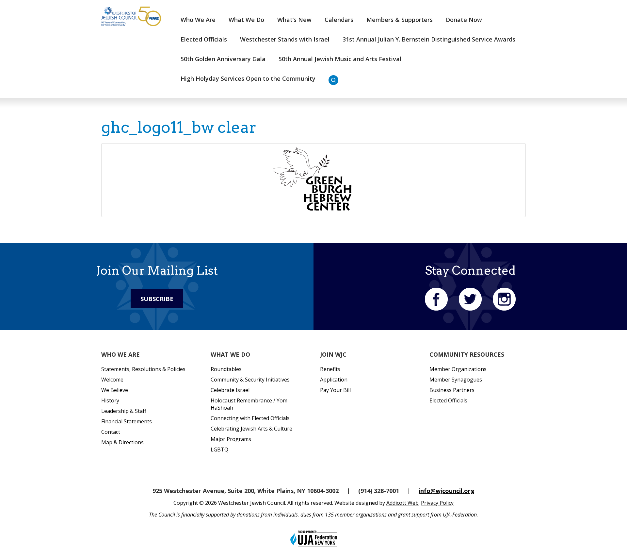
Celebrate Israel (230, 390)
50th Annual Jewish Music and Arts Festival (340, 59)
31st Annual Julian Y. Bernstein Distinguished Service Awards (429, 39)
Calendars (339, 20)
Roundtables (226, 369)
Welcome (112, 379)
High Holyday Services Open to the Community (248, 78)
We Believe (114, 390)
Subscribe (156, 299)
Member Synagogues (455, 379)
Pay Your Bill (335, 390)
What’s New (294, 20)
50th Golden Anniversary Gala (223, 59)
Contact (110, 431)
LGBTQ (219, 449)
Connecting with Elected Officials (250, 418)
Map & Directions (122, 442)
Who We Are (198, 20)
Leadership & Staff (123, 411)
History (110, 400)
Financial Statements (126, 421)
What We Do (246, 20)
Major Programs (231, 439)
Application (333, 379)
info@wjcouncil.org (446, 491)
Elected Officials (204, 39)
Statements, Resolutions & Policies (143, 369)
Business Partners (451, 390)
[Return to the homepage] (131, 16)
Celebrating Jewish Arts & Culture (251, 428)
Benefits (330, 369)
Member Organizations (458, 369)
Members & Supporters (399, 20)
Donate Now (464, 20)
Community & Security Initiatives (250, 379)
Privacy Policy (437, 502)
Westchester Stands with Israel (285, 39)
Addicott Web (402, 502)
